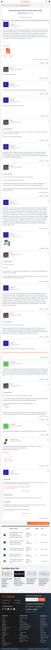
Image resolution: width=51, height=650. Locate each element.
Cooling (3, 622)
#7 (48, 166)
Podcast (42, 629)
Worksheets (42, 642)
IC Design (4, 630)
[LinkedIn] (8, 609)
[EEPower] (29, 609)
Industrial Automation (24, 629)
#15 (48, 384)
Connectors (4, 621)
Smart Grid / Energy (24, 640)
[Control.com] (39, 606)
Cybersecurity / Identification (26, 626)
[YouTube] (14, 609)
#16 (48, 424)
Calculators (42, 618)
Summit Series (43, 632)
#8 (48, 201)
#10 (48, 253)
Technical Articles (44, 637)
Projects (42, 631)
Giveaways (42, 621)
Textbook (42, 638)
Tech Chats (42, 634)
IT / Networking (23, 632)
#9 (48, 233)
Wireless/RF (4, 645)
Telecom (21, 641)
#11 (48, 286)
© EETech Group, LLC (6, 648)
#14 (48, 362)
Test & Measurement (6, 643)
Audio (21, 619)
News (41, 627)
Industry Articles (43, 623)
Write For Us (6, 603)
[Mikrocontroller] (31, 611)
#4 (48, 98)
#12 (48, 314)
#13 (48, 342)
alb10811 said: (7, 128)
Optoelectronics (5, 633)
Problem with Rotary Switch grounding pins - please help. (16, 561)
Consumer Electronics (24, 624)
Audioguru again (14, 439)
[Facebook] (2, 609)
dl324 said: (6, 479)
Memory (3, 632)
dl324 (11, 67)
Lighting (21, 633)
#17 (48, 439)
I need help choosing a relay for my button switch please (16, 549)
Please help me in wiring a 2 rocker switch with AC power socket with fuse (16, 542)
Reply (47, 63)
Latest (3, 618)
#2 (48, 68)
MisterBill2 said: (7, 494)
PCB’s (3, 637)
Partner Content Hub (44, 635)
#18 (48, 470)
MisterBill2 (12, 362)
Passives (4, 635)
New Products (43, 626)
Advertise (17, 600)
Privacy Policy (31, 648)
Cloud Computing (23, 622)
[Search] (46, 1)
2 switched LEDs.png (8, 459)
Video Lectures (43, 640)
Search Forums (22, 17)
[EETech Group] (29, 606)
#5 (48, 120)
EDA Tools (4, 626)
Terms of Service (38, 648)
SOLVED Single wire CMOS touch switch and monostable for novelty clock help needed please (16, 535)
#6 (48, 145)
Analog (3, 619)
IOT (20, 630)
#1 (48, 23)
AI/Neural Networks (24, 618)
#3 (48, 83)
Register (41, 599)
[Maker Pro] (35, 609)
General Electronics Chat (29, 535)
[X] (5, 609)
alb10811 (21, 13)
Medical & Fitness (23, 635)
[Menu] (1, 1)
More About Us (7, 600)
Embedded (4, 629)
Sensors (4, 641)
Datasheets (42, 619)
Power (3, 638)
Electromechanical (6, 627)
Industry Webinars (44, 624)
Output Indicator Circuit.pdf (10, 55)
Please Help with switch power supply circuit (15, 555)
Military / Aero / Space (24, 637)
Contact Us (18, 603)
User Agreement (45, 648)
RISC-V (3, 640)
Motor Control (22, 638)
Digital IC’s (4, 624)
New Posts (29, 17)
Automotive (22, 621)
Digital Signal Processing (25, 627)
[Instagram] (11, 609)
